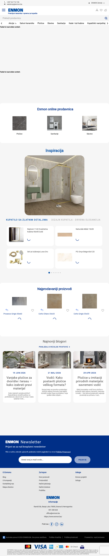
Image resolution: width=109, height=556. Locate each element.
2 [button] (51, 272)
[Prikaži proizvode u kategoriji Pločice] (19, 123)
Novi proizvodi (44, 477)
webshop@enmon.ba (14, 4)
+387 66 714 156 (13, 2)
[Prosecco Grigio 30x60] (19, 301)
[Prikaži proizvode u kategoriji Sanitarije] (54, 123)
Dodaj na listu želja (32, 310)
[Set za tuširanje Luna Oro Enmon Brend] (16, 257)
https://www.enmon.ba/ (53, 517)
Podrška (42, 490)
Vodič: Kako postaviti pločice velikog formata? (54, 381)
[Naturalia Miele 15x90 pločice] (65, 234)
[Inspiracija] (54, 185)
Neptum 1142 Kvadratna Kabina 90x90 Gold (37, 230)
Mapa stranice (8, 487)
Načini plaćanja (45, 484)
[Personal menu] (97, 9)
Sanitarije (54, 134)
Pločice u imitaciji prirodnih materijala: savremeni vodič (90, 381)
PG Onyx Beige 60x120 (85, 252)
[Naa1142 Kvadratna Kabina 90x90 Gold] (16, 234)
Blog (4, 477)
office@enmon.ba (53, 513)
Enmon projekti (81, 477)
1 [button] (49, 272)
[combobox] (51, 18)
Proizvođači (43, 480)
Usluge (78, 480)
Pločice (19, 134)
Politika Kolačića (55, 537)
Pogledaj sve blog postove (53, 347)
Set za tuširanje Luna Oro (37, 252)
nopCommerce (98, 537)
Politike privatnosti (63, 452)
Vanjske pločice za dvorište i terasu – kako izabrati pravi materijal (19, 383)
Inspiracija (55, 150)
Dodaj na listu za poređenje (7, 310)
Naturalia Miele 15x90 (85, 229)
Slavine (90, 134)
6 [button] (60, 272)
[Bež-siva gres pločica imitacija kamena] (89, 301)
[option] (30, 247)
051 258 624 (53, 510)
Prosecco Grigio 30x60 (12, 314)
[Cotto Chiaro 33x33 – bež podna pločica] (54, 301)
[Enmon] (12, 441)
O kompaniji (7, 480)
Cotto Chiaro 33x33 (47, 314)
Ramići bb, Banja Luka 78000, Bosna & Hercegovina (53, 507)
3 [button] (53, 272)
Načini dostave (44, 487)
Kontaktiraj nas (8, 484)
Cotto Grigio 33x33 (81, 314)
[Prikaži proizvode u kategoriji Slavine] (89, 123)
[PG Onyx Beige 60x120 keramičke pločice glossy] (65, 257)
